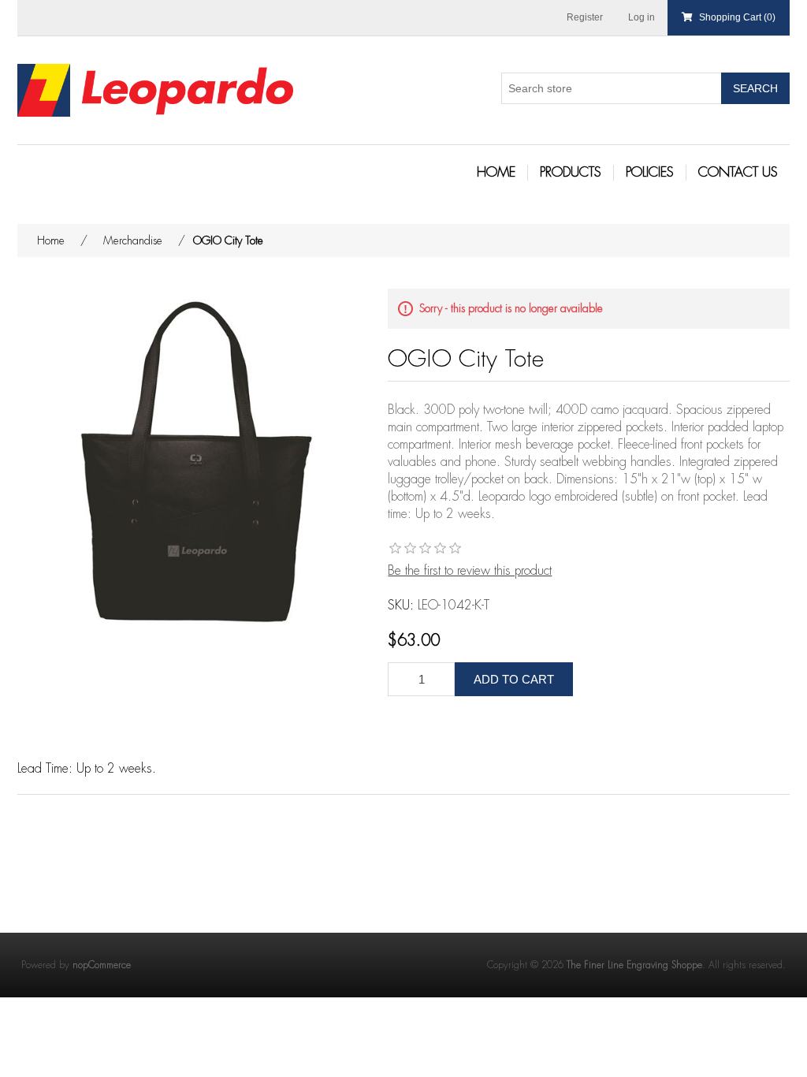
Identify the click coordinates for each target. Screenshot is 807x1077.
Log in (641, 17)
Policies (650, 172)
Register (585, 17)
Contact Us (738, 172)
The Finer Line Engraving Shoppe (634, 965)
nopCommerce (102, 965)
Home (496, 172)
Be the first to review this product (470, 571)
